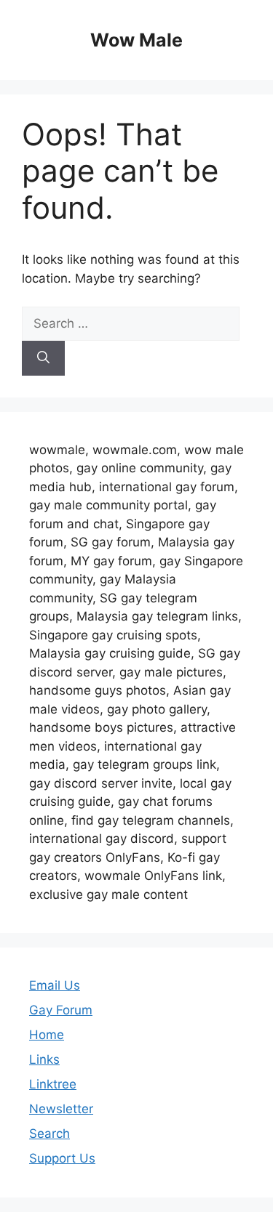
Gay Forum (60, 1010)
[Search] (43, 358)
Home (46, 1034)
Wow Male (136, 40)
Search (49, 1133)
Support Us (62, 1158)
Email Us (54, 985)
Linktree (52, 1084)
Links (44, 1059)
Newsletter (61, 1109)
